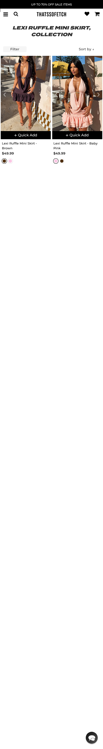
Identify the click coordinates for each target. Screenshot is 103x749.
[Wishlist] (87, 14)
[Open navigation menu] (5, 14)
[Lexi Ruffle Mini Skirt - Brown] (26, 93)
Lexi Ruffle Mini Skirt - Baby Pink (75, 145)
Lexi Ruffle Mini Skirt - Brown (19, 145)
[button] (92, 738)
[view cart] (97, 14)
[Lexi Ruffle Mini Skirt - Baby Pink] (77, 93)
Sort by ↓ (86, 49)
